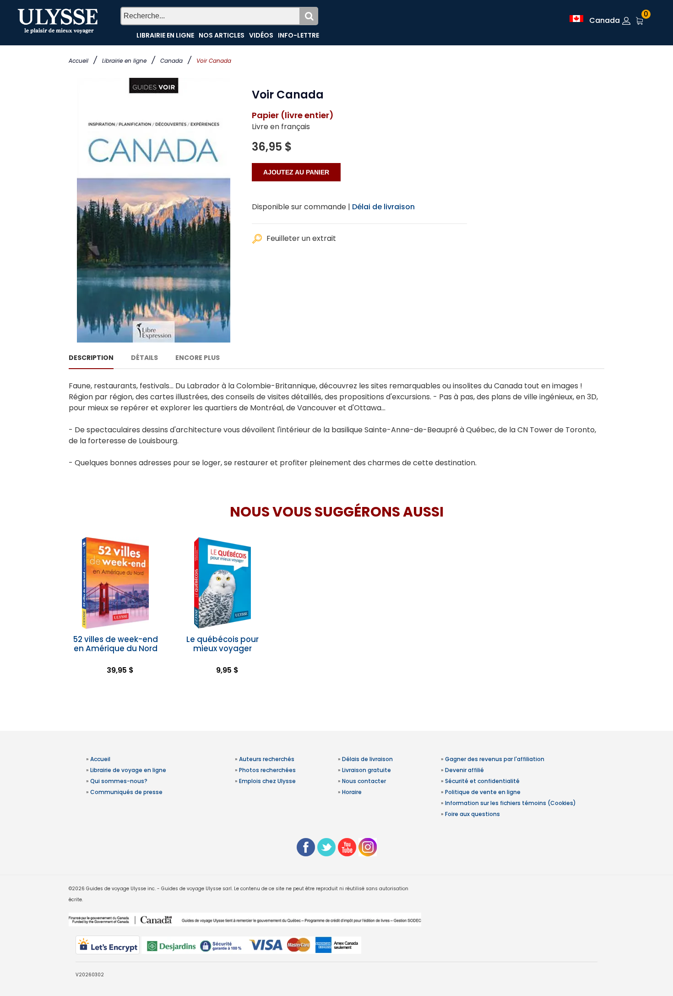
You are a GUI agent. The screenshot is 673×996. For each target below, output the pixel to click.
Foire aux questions (472, 814)
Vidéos (261, 35)
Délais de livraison (367, 759)
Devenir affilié (464, 770)
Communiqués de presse (126, 792)
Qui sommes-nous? (118, 781)
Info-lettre (298, 35)
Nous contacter (364, 781)
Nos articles (221, 35)
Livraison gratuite (366, 770)
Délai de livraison (383, 206)
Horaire (352, 792)
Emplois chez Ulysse (267, 781)
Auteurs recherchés (266, 759)
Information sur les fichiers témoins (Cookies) (510, 803)
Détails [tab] (144, 357)
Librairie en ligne (124, 61)
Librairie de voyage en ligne (128, 770)
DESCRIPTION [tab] (91, 357)
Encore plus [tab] (197, 357)
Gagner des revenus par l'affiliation (494, 759)
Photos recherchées (267, 770)
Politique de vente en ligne (483, 792)
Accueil (78, 61)
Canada (171, 61)
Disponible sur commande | (301, 206)
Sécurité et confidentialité (482, 781)
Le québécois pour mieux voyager (222, 644)
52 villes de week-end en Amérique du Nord (115, 644)
